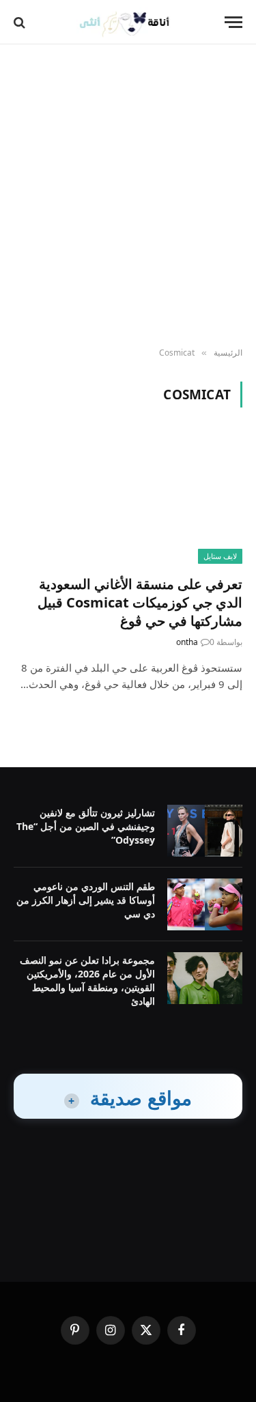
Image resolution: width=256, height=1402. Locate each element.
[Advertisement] (128, 196)
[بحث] (21, 22)
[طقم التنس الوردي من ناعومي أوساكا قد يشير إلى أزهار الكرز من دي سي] (204, 904)
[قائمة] (233, 22)
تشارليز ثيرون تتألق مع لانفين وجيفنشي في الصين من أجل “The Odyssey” (85, 826)
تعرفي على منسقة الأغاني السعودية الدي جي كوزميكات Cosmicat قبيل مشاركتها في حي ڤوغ (140, 602)
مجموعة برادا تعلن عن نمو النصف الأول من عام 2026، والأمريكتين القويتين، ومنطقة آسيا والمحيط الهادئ (87, 980)
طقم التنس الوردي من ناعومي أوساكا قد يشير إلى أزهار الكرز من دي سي (85, 900)
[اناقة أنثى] (128, 22)
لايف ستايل (220, 556)
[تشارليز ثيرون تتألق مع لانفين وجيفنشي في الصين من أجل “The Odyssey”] (204, 831)
